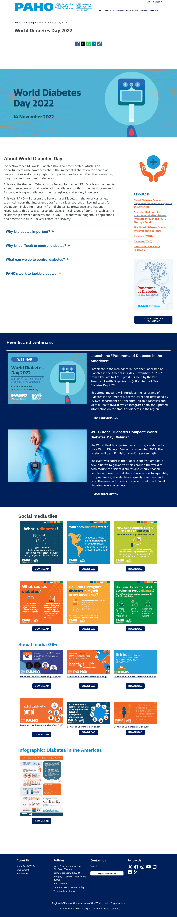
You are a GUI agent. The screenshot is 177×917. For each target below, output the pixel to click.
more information (106, 417)
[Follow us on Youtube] (148, 867)
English (150, 1)
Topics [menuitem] (107, 10)
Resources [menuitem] (131, 10)
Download (42, 568)
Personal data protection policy (69, 887)
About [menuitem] (153, 10)
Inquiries (94, 866)
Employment (23, 869)
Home (18, 22)
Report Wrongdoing (107, 873)
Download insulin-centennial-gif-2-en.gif (87, 676)
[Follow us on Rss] (135, 873)
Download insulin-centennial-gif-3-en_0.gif (41, 725)
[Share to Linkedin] (94, 44)
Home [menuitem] (100, 11)
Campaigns (30, 22)
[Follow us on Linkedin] (154, 867)
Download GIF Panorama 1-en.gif (83, 726)
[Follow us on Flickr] (130, 873)
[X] (130, 867)
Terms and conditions (64, 891)
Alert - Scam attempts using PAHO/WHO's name (67, 868)
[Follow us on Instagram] (142, 867)
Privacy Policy (60, 883)
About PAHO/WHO (26, 866)
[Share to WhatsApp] (88, 44)
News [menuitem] (143, 10)
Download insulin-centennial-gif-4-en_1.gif (135, 676)
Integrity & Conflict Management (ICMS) (70, 878)
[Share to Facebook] (77, 44)
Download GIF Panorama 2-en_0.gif (131, 726)
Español (158, 1)
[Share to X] (83, 44)
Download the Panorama (153, 320)
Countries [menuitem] (118, 10)
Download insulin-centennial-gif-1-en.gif (40, 676)
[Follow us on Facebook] (136, 867)
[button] (99, 44)
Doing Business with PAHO (67, 872)
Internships (22, 873)
